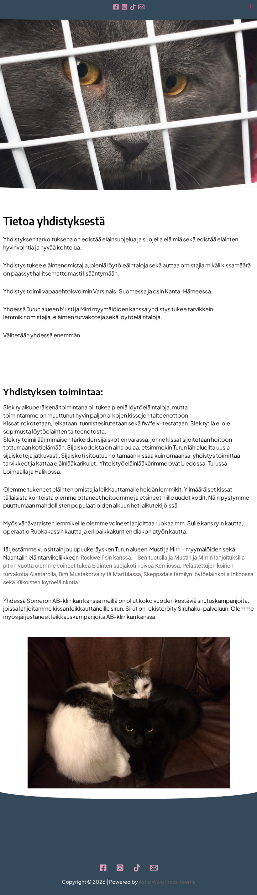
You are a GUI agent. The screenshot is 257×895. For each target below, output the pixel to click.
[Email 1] (141, 6)
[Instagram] (124, 6)
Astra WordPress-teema (167, 881)
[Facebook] (116, 6)
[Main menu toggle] (250, 6)
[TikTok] (132, 6)
